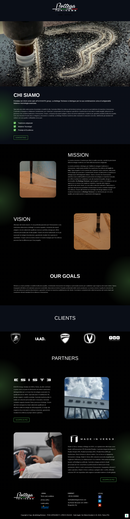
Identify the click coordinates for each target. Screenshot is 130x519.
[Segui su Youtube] (99, 505)
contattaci (21, 138)
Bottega (68, 15)
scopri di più (22, 420)
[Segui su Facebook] (99, 496)
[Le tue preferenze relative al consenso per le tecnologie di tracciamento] (126, 515)
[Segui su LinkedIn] (99, 500)
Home (60, 15)
